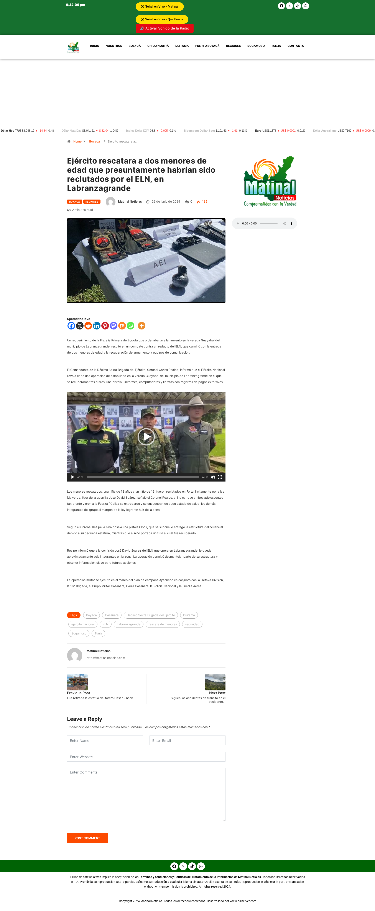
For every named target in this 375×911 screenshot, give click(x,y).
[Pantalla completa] (220, 477)
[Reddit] (88, 325)
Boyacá (135, 46)
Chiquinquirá (158, 46)
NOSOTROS (114, 46)
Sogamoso (256, 46)
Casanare (111, 615)
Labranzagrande (128, 624)
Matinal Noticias (130, 201)
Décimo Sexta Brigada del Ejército (151, 615)
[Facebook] (281, 5)
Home (77, 141)
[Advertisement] (187, 91)
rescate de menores (163, 624)
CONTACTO (296, 46)
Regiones (233, 46)
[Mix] (122, 325)
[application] (146, 437)
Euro (258, 130)
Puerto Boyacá (207, 46)
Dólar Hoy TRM (11, 130)
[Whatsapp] (305, 5)
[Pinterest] (105, 325)
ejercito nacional (82, 624)
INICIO (94, 46)
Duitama (182, 46)
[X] (80, 325)
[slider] (143, 477)
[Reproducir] (73, 477)
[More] (141, 325)
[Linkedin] (96, 325)
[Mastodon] (113, 325)
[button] (146, 437)
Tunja (276, 46)
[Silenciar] (213, 477)
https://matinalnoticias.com (106, 658)
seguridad (192, 624)
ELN (106, 624)
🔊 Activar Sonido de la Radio (164, 28)
